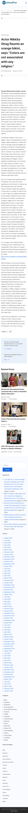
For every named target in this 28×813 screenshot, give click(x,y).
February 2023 (8, 637)
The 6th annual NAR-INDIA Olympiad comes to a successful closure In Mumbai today (13, 343)
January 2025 (8, 582)
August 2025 (8, 566)
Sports (6, 733)
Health (6, 714)
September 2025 (9, 564)
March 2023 (8, 634)
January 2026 (8, 554)
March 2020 (8, 686)
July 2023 (7, 625)
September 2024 (9, 592)
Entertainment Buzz (10, 709)
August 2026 (8, 538)
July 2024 (7, 597)
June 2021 (7, 684)
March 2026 (8, 550)
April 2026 (7, 547)
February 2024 (8, 608)
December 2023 (9, 613)
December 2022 (9, 641)
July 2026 (7, 540)
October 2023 (8, 618)
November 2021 (9, 672)
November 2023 (9, 615)
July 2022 (7, 653)
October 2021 (8, 674)
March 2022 (8, 662)
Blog (5, 700)
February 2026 (8, 552)
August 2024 (8, 594)
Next (5, 359)
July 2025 (7, 568)
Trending (7, 737)
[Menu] (26, 3)
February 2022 (8, 665)
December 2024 (9, 585)
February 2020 (8, 688)
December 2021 (9, 669)
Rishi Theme (14, 811)
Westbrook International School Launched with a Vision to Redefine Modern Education (14, 391)
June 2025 (7, 571)
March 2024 (8, 606)
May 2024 (7, 601)
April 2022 (7, 660)
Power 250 (7, 728)
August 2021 (8, 679)
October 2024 (8, 589)
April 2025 (7, 575)
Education (4, 399)
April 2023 (7, 632)
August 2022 (8, 651)
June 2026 (7, 542)
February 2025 (8, 580)
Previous (8, 348)
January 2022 (8, 667)
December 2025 (9, 557)
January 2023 (8, 639)
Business (3, 426)
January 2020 (8, 691)
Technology (8, 735)
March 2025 (8, 578)
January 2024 (8, 611)
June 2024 (7, 599)
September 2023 (9, 620)
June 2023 (7, 627)
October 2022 (8, 646)
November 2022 (9, 644)
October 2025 (8, 561)
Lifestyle (6, 716)
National (6, 721)
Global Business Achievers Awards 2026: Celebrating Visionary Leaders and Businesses (15, 517)
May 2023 (7, 630)
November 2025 (9, 559)
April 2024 (7, 604)
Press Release (5, 35)
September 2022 (9, 648)
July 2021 (7, 681)
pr (10, 331)
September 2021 (9, 677)
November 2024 (9, 587)
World (6, 740)
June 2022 (7, 655)
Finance (6, 712)
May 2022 (7, 658)
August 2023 (8, 622)
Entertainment (8, 707)
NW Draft (7, 726)
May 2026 (7, 545)
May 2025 (7, 573)
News (6, 723)
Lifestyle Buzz (8, 719)
